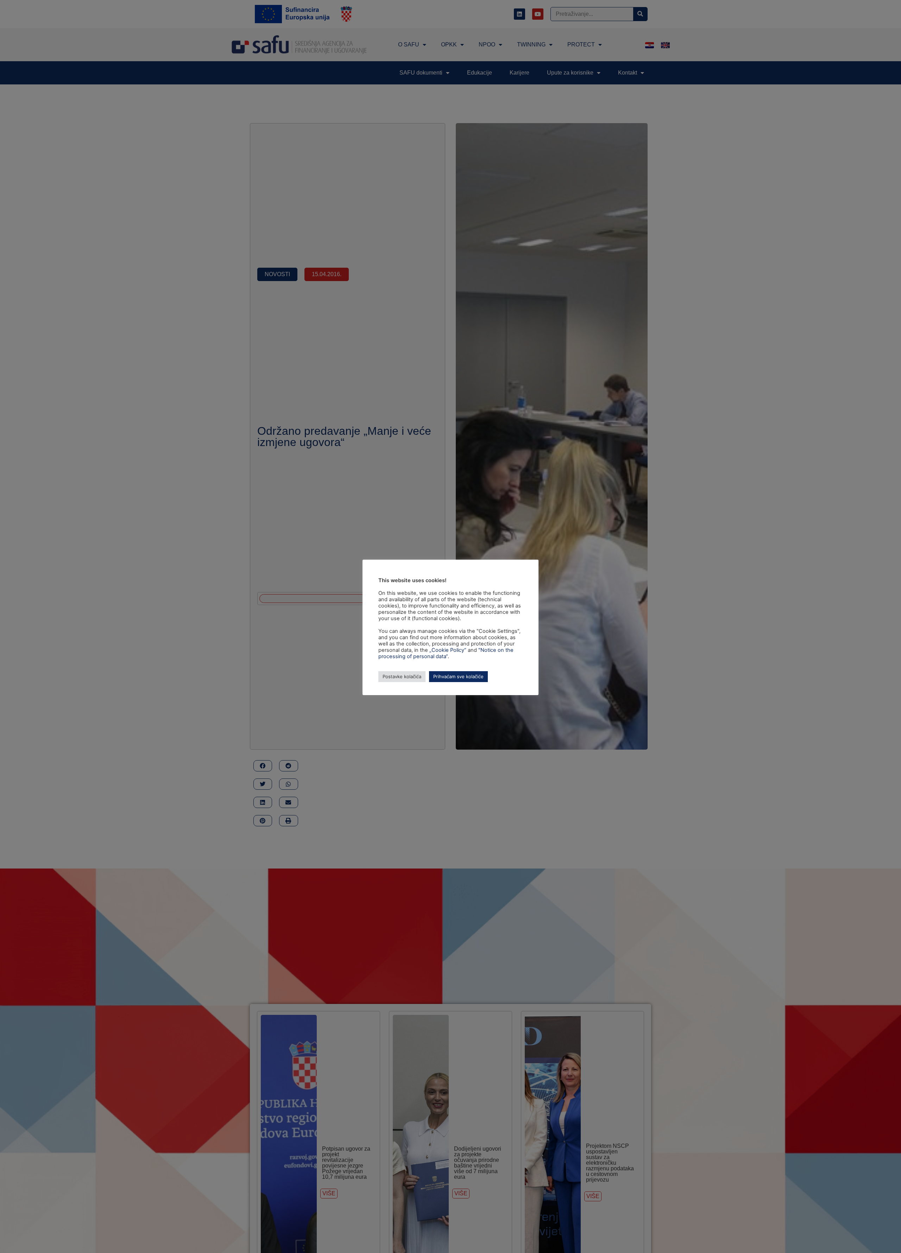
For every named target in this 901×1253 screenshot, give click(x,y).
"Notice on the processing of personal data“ (445, 653)
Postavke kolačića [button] (402, 676)
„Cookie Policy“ (447, 650)
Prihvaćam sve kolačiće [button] (458, 676)
